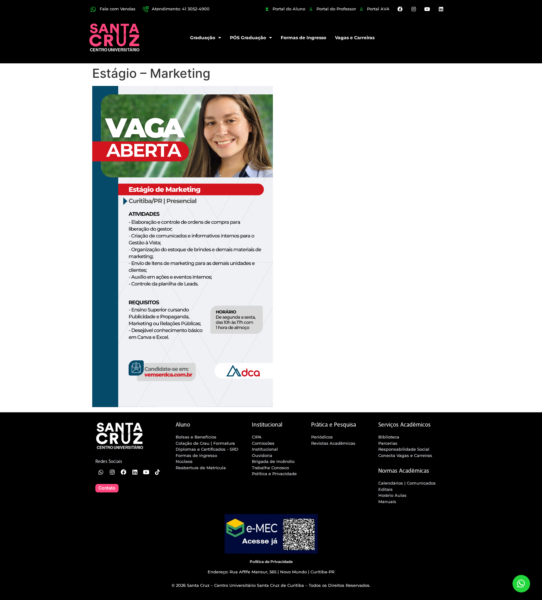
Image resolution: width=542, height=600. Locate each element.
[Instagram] (414, 9)
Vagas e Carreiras (355, 37)
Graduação (202, 37)
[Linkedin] (441, 9)
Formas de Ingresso (303, 37)
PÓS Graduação (248, 37)
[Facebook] (400, 9)
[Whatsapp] (101, 472)
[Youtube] (427, 9)
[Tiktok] (157, 472)
